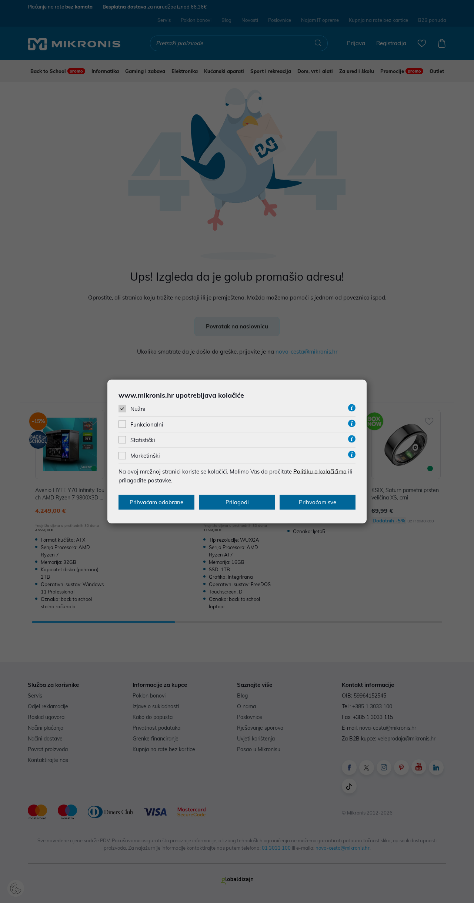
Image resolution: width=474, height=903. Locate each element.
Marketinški (145, 455)
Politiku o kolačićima (320, 471)
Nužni (138, 408)
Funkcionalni (146, 424)
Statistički (142, 440)
